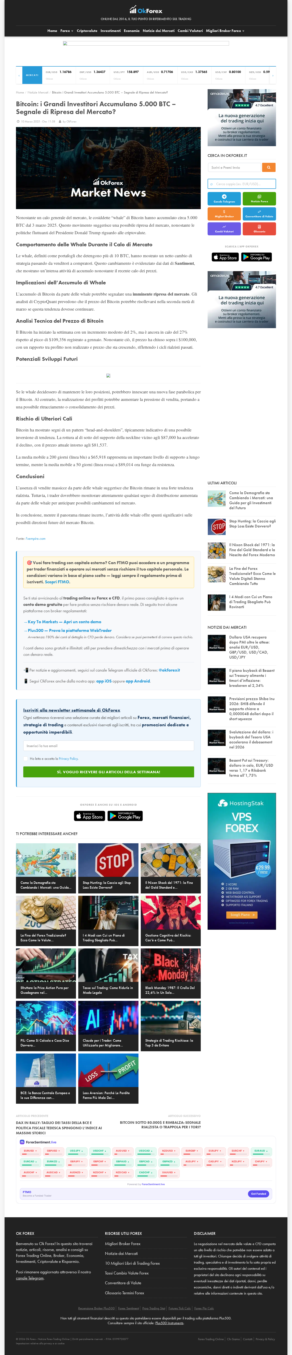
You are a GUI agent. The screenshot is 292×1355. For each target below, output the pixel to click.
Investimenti (111, 30)
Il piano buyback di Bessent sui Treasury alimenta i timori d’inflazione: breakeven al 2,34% (251, 678)
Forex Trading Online (211, 1339)
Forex (65, 30)
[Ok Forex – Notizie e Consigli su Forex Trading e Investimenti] (146, 10)
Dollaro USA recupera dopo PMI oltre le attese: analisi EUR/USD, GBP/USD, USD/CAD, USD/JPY (249, 647)
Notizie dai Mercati (159, 30)
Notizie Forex (259, 201)
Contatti (248, 1339)
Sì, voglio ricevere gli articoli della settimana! (108, 771)
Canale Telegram (224, 201)
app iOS (104, 681)
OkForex (71, 121)
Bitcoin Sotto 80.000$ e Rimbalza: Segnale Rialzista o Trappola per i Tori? (160, 1124)
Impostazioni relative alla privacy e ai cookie (40, 1343)
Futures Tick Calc (180, 1308)
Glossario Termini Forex (124, 1293)
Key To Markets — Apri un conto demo (64, 622)
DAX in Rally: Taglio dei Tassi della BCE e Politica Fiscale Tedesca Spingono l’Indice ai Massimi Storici (59, 1127)
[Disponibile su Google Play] (125, 816)
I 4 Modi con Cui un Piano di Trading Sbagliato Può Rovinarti (250, 601)
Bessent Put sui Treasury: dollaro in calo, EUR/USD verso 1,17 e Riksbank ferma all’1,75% (251, 768)
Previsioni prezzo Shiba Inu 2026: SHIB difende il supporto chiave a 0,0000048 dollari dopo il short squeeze (252, 708)
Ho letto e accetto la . (53, 758)
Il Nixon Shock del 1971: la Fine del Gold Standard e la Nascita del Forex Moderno (252, 549)
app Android (138, 681)
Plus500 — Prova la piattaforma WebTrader (70, 630)
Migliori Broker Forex (123, 1243)
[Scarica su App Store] (89, 816)
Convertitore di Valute (259, 216)
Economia (132, 30)
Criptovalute (87, 30)
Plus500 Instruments (169, 1323)
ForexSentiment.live (153, 1184)
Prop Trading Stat (153, 1308)
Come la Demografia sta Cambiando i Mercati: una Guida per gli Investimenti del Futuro (251, 500)
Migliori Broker (223, 30)
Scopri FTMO (57, 582)
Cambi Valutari (190, 30)
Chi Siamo (233, 1339)
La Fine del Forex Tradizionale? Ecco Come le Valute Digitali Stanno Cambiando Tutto (252, 576)
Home (52, 30)
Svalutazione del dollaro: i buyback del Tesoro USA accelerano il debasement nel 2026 (251, 739)
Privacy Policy (68, 758)
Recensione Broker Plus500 (96, 1308)
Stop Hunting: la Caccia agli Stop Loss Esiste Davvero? (252, 523)
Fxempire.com (35, 538)
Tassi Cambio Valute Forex (127, 1273)
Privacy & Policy (265, 1339)
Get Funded (258, 1193)
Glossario (259, 231)
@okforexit (169, 670)
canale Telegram (30, 1278)
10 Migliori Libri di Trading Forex (132, 1263)
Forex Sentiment (128, 1308)
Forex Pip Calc (204, 1308)
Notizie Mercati (38, 92)
